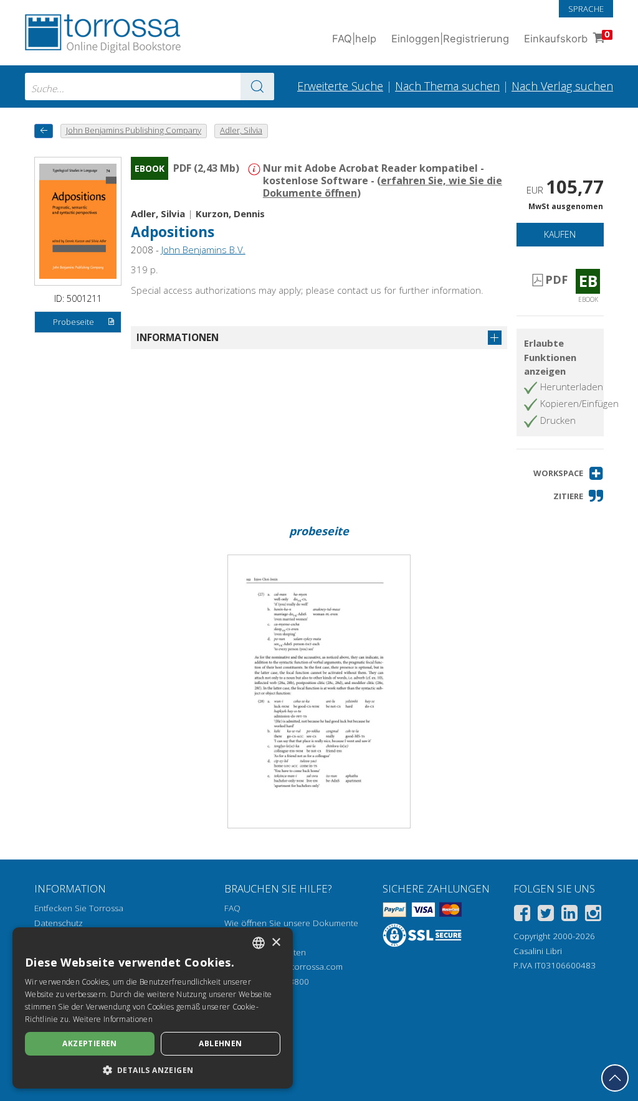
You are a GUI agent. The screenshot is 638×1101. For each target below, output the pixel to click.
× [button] (275, 942)
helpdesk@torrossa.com (296, 966)
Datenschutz (58, 923)
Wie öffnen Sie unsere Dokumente (291, 923)
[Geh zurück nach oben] (615, 1078)
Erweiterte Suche (340, 85)
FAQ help (354, 38)
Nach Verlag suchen (562, 85)
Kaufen (560, 234)
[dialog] (152, 1008)
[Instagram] (593, 915)
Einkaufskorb (567, 37)
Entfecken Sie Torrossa (78, 908)
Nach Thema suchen (447, 85)
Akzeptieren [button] (89, 1043)
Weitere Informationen (113, 1019)
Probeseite (73, 321)
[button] (568, 473)
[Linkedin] (569, 915)
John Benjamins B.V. (203, 249)
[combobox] (149, 86)
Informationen (177, 337)
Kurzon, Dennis (230, 213)
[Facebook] (522, 915)
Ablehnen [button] (220, 1043)
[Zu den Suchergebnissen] (257, 86)
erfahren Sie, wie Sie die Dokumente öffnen (382, 187)
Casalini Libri (537, 951)
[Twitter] (545, 915)
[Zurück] (43, 131)
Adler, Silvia (158, 213)
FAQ (232, 908)
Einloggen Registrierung (450, 38)
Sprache (586, 8)
